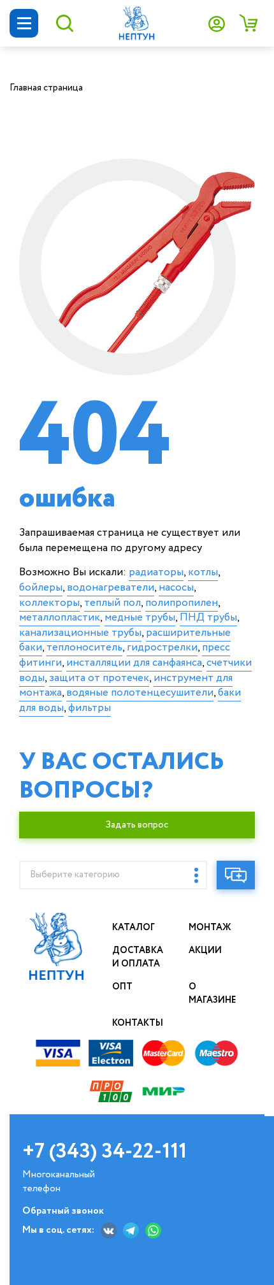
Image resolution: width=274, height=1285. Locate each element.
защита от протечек (99, 678)
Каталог (133, 927)
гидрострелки (162, 648)
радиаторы (156, 572)
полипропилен (181, 603)
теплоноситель (84, 648)
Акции (205, 950)
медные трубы (140, 618)
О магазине (212, 993)
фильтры (89, 708)
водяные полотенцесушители (139, 693)
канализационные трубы (80, 633)
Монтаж (210, 927)
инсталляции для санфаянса (134, 663)
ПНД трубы (208, 618)
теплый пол (112, 603)
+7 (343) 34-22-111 (104, 1152)
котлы (203, 572)
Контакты (137, 1023)
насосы (176, 588)
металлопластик (59, 618)
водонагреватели (110, 588)
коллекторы (49, 603)
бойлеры (40, 588)
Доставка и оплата (137, 957)
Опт (122, 986)
